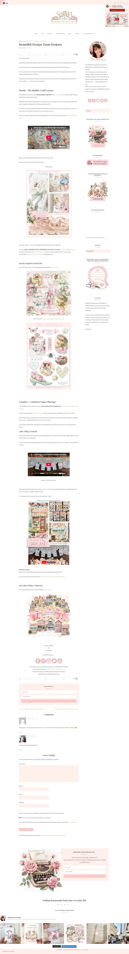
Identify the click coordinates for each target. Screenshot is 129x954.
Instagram (64, 249)
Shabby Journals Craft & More (34, 254)
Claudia (29, 718)
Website (21, 802)
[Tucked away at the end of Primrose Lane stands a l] (53, 933)
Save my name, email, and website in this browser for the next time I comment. (41, 813)
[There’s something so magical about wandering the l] (118, 933)
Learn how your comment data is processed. (53, 835)
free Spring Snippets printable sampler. (53, 319)
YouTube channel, (39, 252)
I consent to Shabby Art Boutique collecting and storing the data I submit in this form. (48, 823)
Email (21, 794)
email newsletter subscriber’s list (55, 669)
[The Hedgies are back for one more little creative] (10, 933)
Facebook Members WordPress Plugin (95, 237)
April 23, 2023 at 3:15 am (33, 719)
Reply (20, 732)
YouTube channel (38, 413)
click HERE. (56, 267)
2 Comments (43, 41)
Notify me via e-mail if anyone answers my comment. (35, 818)
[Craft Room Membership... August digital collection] (75, 933)
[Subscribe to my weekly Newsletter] (97, 147)
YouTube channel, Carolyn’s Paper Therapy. (52, 576)
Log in (86, 949)
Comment (22, 764)
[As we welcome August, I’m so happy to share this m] (32, 933)
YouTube (72, 249)
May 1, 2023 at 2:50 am (32, 737)
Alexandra (30, 735)
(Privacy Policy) (73, 822)
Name (21, 786)
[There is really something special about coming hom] (97, 933)
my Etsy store (59, 94)
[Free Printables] (97, 162)
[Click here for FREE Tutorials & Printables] (97, 190)
